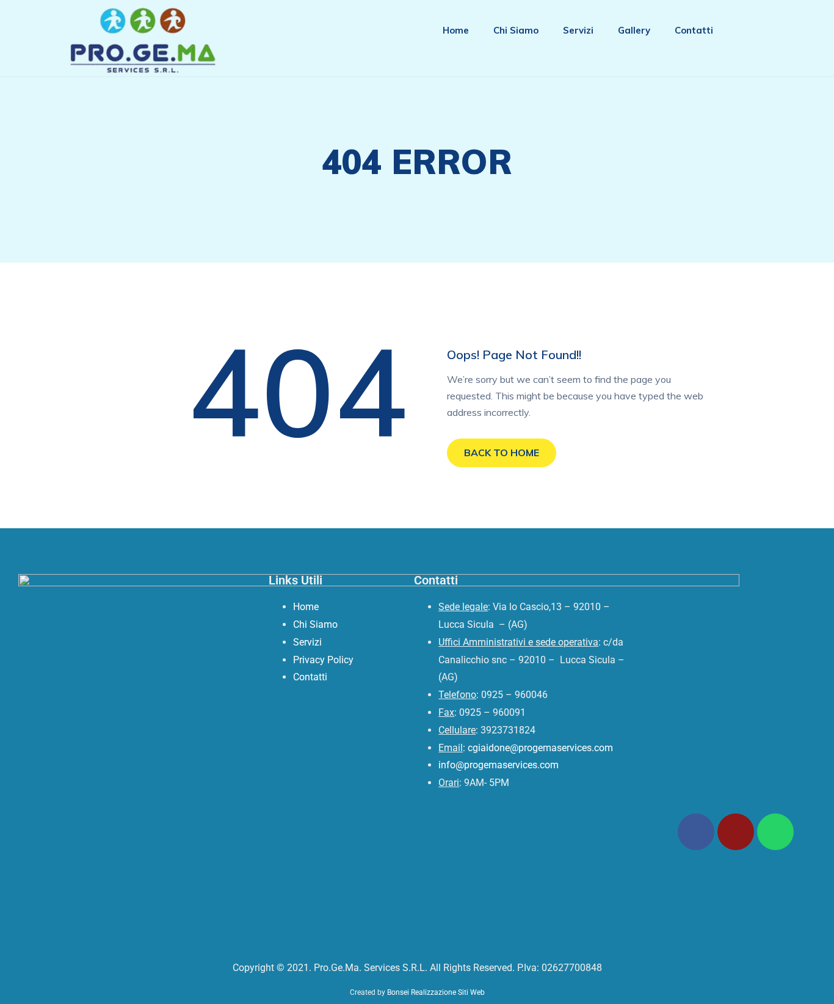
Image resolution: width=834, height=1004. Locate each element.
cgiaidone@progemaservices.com (540, 748)
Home (456, 30)
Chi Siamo (515, 30)
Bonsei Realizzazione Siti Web (436, 992)
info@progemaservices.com (498, 765)
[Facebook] (696, 831)
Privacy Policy (323, 660)
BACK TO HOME (501, 452)
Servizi (578, 30)
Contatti (694, 30)
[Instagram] (735, 831)
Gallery (634, 30)
